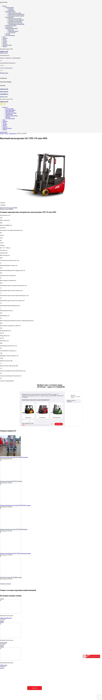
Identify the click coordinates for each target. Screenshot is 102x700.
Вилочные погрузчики (11, 25)
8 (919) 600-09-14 (4, 94)
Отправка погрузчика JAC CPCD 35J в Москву (11, 481)
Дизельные (11, 8)
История (90, 686)
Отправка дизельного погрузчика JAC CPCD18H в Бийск (13, 529)
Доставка (5, 41)
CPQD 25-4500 (3, 665)
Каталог (5, 6)
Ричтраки (8, 34)
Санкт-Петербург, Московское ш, (8, 63)
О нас (4, 36)
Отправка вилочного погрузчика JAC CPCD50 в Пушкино (14, 457)
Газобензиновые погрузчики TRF (16, 24)
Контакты (5, 38)
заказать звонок (3, 2)
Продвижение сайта (5, 695)
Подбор (4, 42)
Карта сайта (3, 693)
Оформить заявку (4, 73)
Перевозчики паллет (13, 31)
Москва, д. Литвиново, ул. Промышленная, (10, 58)
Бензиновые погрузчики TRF (15, 22)
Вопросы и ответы (7, 45)
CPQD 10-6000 (3, 642)
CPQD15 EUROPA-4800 (6, 618)
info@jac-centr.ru (4, 53)
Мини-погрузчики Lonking (14, 13)
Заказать (2, 207)
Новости (5, 46)
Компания (91, 676)
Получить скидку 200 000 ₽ (10, 207)
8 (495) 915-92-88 (4, 89)
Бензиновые (11, 10)
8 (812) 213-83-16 (4, 91)
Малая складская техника (12, 28)
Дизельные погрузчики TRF (15, 21)
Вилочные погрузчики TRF (14, 18)
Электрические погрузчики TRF (16, 20)
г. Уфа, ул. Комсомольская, (6, 68)
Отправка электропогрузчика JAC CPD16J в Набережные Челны (15, 553)
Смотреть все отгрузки (5, 583)
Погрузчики (75, 676)
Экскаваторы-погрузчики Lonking (16, 14)
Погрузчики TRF (10, 17)
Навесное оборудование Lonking (16, 15)
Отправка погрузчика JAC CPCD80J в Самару (11, 577)
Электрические (9, 27)
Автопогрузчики (10, 7)
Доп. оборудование (10, 35)
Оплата (4, 39)
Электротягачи (11, 32)
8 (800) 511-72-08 (4, 101)
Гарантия (44, 686)
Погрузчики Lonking (10, 11)
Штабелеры (11, 29)
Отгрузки (5, 43)
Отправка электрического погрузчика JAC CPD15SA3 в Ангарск (15, 505)
